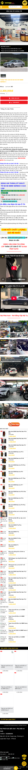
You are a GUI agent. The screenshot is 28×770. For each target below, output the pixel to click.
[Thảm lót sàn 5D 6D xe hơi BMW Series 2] (3, 625)
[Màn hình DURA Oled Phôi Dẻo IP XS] (3, 440)
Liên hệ (19, 768)
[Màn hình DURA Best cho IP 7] (3, 487)
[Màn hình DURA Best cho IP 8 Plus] (3, 467)
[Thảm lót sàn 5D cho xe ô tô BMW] (3, 611)
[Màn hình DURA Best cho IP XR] (3, 460)
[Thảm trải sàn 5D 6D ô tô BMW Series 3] (3, 631)
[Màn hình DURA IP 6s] (3, 532)
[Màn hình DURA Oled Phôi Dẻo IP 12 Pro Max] (3, 580)
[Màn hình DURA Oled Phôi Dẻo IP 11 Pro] (3, 601)
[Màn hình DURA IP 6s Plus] (3, 526)
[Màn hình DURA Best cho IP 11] (3, 454)
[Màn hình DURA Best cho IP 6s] (3, 500)
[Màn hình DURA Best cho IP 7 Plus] (3, 480)
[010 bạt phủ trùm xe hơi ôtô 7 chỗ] (3, 566)
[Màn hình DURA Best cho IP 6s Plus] (3, 493)
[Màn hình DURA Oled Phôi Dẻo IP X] (3, 447)
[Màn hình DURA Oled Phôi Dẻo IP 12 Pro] (3, 594)
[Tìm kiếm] (21, 7)
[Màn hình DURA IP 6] (3, 545)
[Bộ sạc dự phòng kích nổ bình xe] (3, 553)
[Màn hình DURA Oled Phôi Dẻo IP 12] (3, 573)
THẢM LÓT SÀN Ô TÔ (13, 246)
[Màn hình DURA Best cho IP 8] (3, 474)
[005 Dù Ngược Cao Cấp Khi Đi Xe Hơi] (3, 560)
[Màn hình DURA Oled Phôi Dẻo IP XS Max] (3, 433)
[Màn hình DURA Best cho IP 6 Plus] (3, 507)
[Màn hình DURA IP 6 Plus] (3, 539)
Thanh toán (21, 766)
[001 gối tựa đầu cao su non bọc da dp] (3, 513)
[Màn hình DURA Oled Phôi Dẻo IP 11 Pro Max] (3, 587)
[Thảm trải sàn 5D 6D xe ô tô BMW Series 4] (3, 639)
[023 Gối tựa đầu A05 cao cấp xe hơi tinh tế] (3, 520)
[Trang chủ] (8, 2)
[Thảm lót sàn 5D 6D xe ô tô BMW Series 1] (3, 618)
